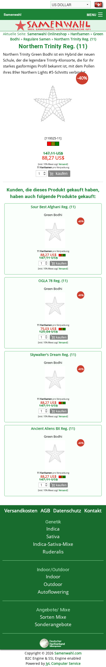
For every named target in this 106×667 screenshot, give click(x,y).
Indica (53, 528)
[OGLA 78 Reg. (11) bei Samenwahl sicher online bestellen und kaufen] (55, 306)
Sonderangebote (53, 624)
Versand (63, 164)
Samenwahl (12, 14)
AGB (45, 510)
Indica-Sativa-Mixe (53, 544)
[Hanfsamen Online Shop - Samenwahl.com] (53, 25)
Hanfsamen (80, 34)
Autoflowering (53, 591)
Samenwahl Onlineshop (47, 34)
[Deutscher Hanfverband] (53, 642)
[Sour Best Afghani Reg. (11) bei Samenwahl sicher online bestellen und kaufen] (55, 232)
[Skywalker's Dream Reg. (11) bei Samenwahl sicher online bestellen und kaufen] (55, 380)
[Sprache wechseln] (98, 4)
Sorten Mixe (53, 617)
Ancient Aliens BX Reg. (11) (53, 428)
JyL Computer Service (63, 663)
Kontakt (93, 510)
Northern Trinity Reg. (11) (75, 39)
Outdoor (53, 584)
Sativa (53, 536)
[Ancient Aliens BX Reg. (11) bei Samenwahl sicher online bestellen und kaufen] (55, 454)
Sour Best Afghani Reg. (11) (53, 206)
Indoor (53, 576)
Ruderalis (53, 551)
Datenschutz (67, 510)
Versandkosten (20, 510)
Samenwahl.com (68, 653)
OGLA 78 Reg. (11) (53, 280)
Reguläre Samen (37, 39)
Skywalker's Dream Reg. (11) (53, 354)
